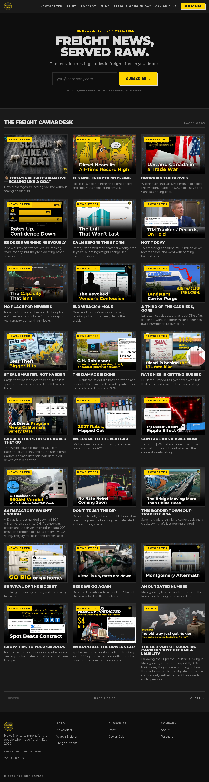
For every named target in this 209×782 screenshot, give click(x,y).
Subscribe (193, 6)
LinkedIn (11, 751)
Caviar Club (166, 6)
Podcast (88, 6)
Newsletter (51, 6)
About (165, 730)
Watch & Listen (67, 736)
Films (105, 6)
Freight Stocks (66, 743)
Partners (167, 736)
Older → (197, 698)
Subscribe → (138, 79)
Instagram (32, 751)
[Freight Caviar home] (8, 6)
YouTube (11, 758)
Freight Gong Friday (132, 6)
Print (72, 6)
